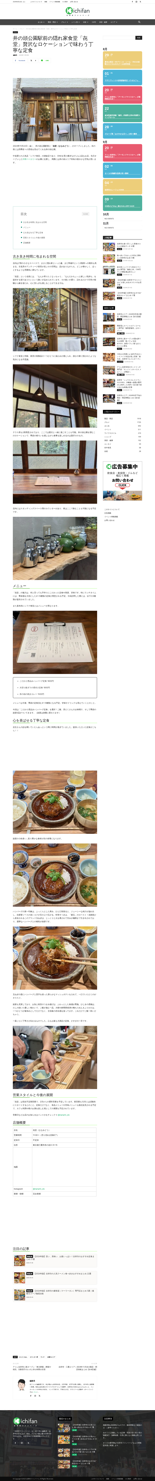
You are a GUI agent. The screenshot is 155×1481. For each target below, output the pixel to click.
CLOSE (85, 214)
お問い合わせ (74, 2)
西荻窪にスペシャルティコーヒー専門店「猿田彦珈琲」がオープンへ (129, 328)
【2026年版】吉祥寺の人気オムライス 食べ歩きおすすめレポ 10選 (84, 1439)
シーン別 (74, 22)
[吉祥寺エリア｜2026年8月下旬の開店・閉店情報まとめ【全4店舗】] (109, 398)
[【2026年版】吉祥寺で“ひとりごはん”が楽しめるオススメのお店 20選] (109, 283)
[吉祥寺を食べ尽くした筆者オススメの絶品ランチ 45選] (109, 247)
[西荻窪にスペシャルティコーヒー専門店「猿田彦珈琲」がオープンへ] (109, 329)
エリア (113, 22)
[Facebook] (132, 1)
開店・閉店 (52, 22)
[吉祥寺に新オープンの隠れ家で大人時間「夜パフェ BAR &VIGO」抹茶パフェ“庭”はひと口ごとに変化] (109, 342)
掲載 (45, 2)
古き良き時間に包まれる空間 (35, 222)
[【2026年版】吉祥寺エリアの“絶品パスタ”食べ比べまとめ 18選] (64, 1452)
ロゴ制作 (65, 2)
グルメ (63, 22)
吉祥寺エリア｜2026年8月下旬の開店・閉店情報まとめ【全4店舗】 (129, 397)
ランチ (43, 1357)
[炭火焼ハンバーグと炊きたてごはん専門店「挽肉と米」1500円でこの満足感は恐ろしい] (109, 270)
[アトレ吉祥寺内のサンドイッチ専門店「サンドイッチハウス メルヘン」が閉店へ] (109, 370)
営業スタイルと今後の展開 (34, 237)
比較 (84, 22)
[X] (140, 1)
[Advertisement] (55, 71)
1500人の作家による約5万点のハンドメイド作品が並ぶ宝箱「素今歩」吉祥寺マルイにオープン (129, 356)
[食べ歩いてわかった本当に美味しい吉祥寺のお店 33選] (109, 258)
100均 (94, 22)
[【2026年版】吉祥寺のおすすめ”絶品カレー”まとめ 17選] (109, 296)
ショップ (120, 362)
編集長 (15, 55)
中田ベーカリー (29, 159)
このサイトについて (36, 2)
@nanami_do (64, 1115)
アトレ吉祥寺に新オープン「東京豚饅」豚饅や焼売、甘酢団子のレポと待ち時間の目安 (32, 1368)
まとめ (40, 22)
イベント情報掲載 (54, 2)
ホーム (15, 29)
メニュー (26, 227)
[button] (139, 22)
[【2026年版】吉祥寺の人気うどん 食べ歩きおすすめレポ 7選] (64, 1428)
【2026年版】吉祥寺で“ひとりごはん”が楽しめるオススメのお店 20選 (129, 282)
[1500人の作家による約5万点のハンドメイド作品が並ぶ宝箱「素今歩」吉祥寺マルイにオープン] (109, 357)
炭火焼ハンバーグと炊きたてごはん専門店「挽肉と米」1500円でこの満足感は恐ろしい (129, 269)
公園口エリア (51, 1357)
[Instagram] (136, 1)
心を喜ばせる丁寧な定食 (33, 232)
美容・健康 (103, 22)
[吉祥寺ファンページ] (77, 11)
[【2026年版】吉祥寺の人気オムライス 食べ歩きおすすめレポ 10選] (64, 1439)
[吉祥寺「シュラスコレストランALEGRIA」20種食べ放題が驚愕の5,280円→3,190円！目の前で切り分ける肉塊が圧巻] (109, 383)
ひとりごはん (23, 1357)
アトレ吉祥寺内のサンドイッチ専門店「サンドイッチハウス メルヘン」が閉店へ (129, 369)
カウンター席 (34, 1357)
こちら (35, 1392)
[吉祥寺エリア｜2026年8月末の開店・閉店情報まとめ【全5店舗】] (109, 317)
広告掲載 (107, 513)
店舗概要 (26, 243)
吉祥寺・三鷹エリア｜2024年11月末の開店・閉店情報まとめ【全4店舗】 (78, 1368)
